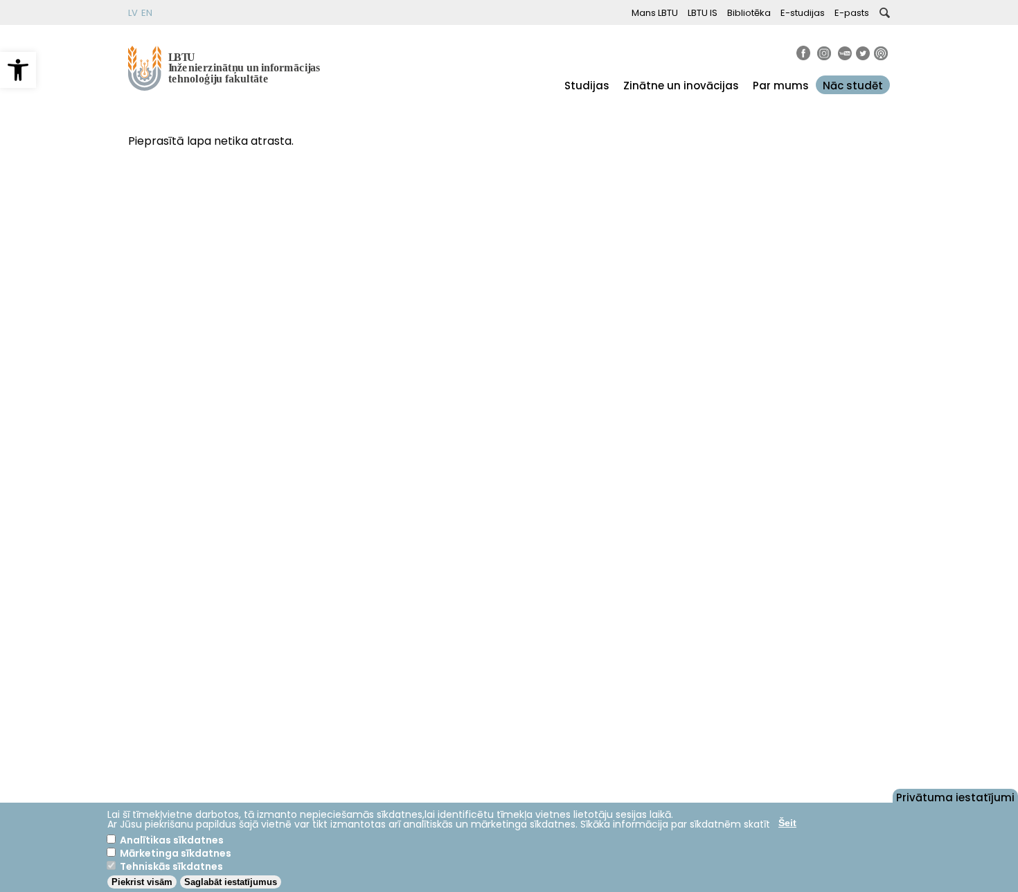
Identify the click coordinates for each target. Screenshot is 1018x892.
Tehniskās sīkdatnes (171, 866)
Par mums (781, 85)
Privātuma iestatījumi (955, 796)
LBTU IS (702, 12)
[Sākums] (225, 87)
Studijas (586, 85)
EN (146, 12)
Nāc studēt (853, 85)
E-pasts (851, 12)
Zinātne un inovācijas (681, 85)
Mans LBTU (655, 12)
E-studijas (802, 12)
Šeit (787, 822)
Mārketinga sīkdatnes (175, 853)
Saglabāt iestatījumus (230, 882)
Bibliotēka (749, 12)
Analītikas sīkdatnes (172, 840)
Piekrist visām (141, 882)
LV (133, 12)
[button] (18, 70)
